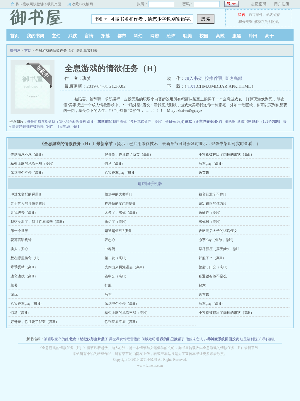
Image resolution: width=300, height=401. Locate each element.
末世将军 (105, 121)
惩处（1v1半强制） (267, 121)
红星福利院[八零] (253, 339)
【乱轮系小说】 (68, 126)
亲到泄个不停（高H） (28, 173)
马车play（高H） (212, 163)
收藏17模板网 (82, 4)
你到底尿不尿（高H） (28, 154)
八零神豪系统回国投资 (221, 339)
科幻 (138, 35)
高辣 (220, 35)
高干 (269, 35)
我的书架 (35, 35)
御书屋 (43, 17)
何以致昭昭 (150, 339)
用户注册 (281, 4)
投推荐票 (213, 78)
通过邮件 (256, 15)
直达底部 (233, 78)
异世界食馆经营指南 (125, 339)
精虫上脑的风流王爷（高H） (33, 163)
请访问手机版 (150, 183)
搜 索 (205, 18)
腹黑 (236, 35)
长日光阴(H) (174, 121)
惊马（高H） (115, 163)
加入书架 (193, 78)
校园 (204, 35)
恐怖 (171, 35)
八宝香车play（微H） (121, 173)
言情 (89, 35)
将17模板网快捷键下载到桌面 (38, 4)
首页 (14, 35)
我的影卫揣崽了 (172, 339)
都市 (121, 35)
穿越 (105, 35)
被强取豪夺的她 (56, 339)
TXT (192, 86)
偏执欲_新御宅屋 (238, 121)
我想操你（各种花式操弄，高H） (138, 121)
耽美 (187, 35)
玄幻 (56, 35)
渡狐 (271, 339)
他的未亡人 (194, 339)
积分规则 (245, 22)
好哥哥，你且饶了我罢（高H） (129, 154)
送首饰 (204, 173)
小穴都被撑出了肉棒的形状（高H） (226, 154)
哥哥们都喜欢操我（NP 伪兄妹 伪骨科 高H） (62, 121)
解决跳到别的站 (266, 22)
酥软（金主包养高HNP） (204, 121)
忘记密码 (258, 4)
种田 (253, 35)
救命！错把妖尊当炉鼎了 (88, 339)
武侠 (72, 35)
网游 (154, 35)
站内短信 (273, 15)
